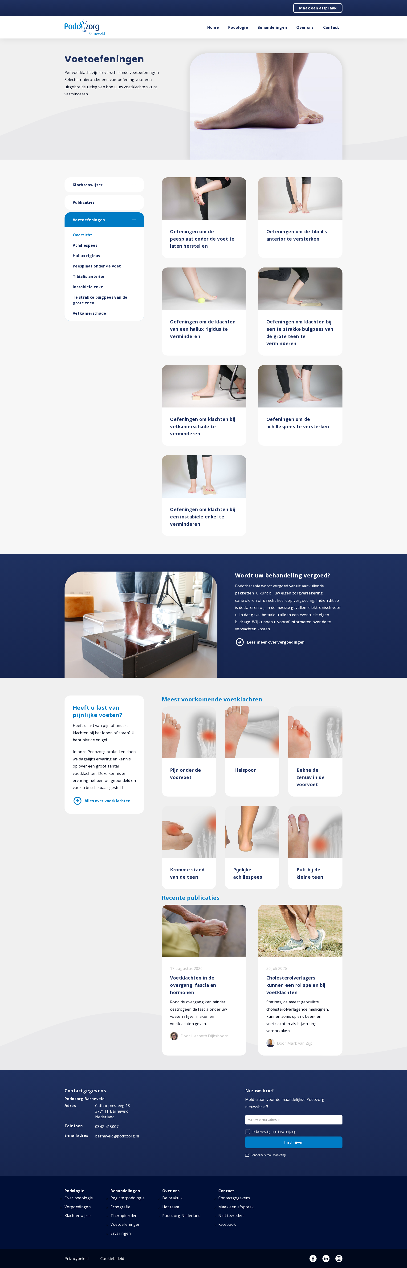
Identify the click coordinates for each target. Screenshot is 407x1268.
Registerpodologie (127, 1197)
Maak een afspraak (318, 8)
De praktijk (172, 1197)
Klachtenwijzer (87, 184)
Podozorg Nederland (181, 1215)
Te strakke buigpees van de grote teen (100, 300)
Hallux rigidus (86, 255)
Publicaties (84, 202)
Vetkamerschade (89, 313)
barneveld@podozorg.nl (117, 1136)
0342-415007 (107, 1126)
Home (213, 27)
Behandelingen (272, 27)
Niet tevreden (231, 1215)
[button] (138, 184)
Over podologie (79, 1197)
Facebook (227, 1224)
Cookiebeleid (112, 1258)
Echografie (120, 1206)
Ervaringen (120, 1233)
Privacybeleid (77, 1258)
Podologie (238, 27)
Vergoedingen (78, 1206)
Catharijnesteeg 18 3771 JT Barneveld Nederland (112, 1111)
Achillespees (85, 245)
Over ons (305, 27)
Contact (331, 27)
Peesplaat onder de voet (97, 266)
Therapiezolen (123, 1215)
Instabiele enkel (89, 286)
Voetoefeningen (89, 219)
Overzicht (82, 234)
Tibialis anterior (89, 276)
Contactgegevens (234, 1197)
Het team (170, 1206)
